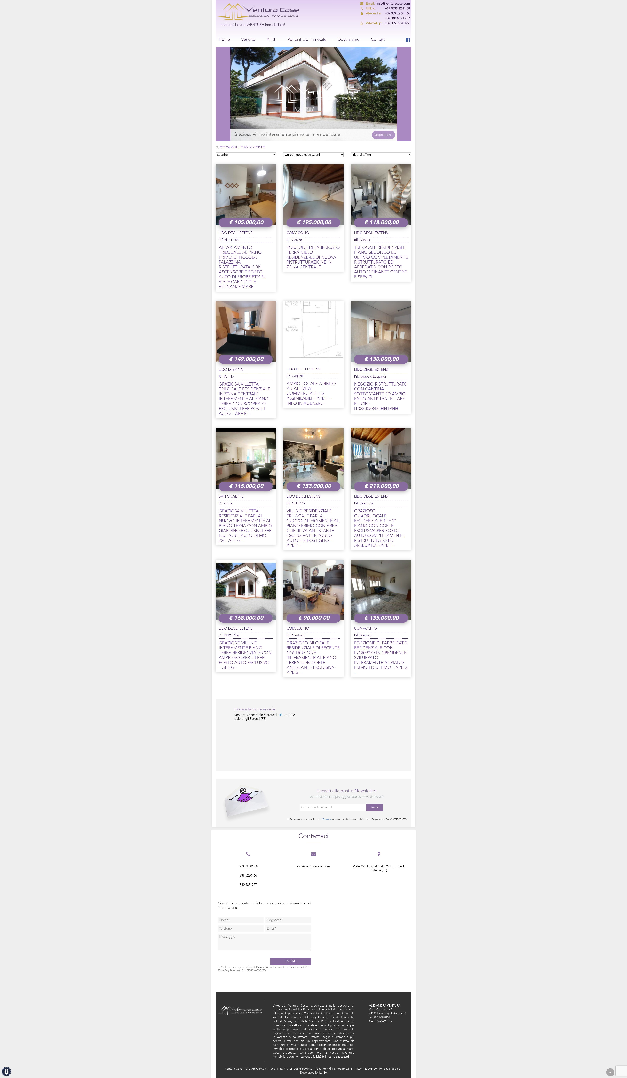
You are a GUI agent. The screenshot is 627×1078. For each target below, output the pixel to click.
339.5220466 (248, 875)
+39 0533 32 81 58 (388, 8)
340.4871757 (248, 885)
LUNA (323, 1072)
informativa (326, 819)
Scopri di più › (383, 134)
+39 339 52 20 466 (388, 13)
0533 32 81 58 (248, 866)
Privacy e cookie (389, 1068)
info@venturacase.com (388, 3)
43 (280, 715)
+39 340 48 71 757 (397, 18)
